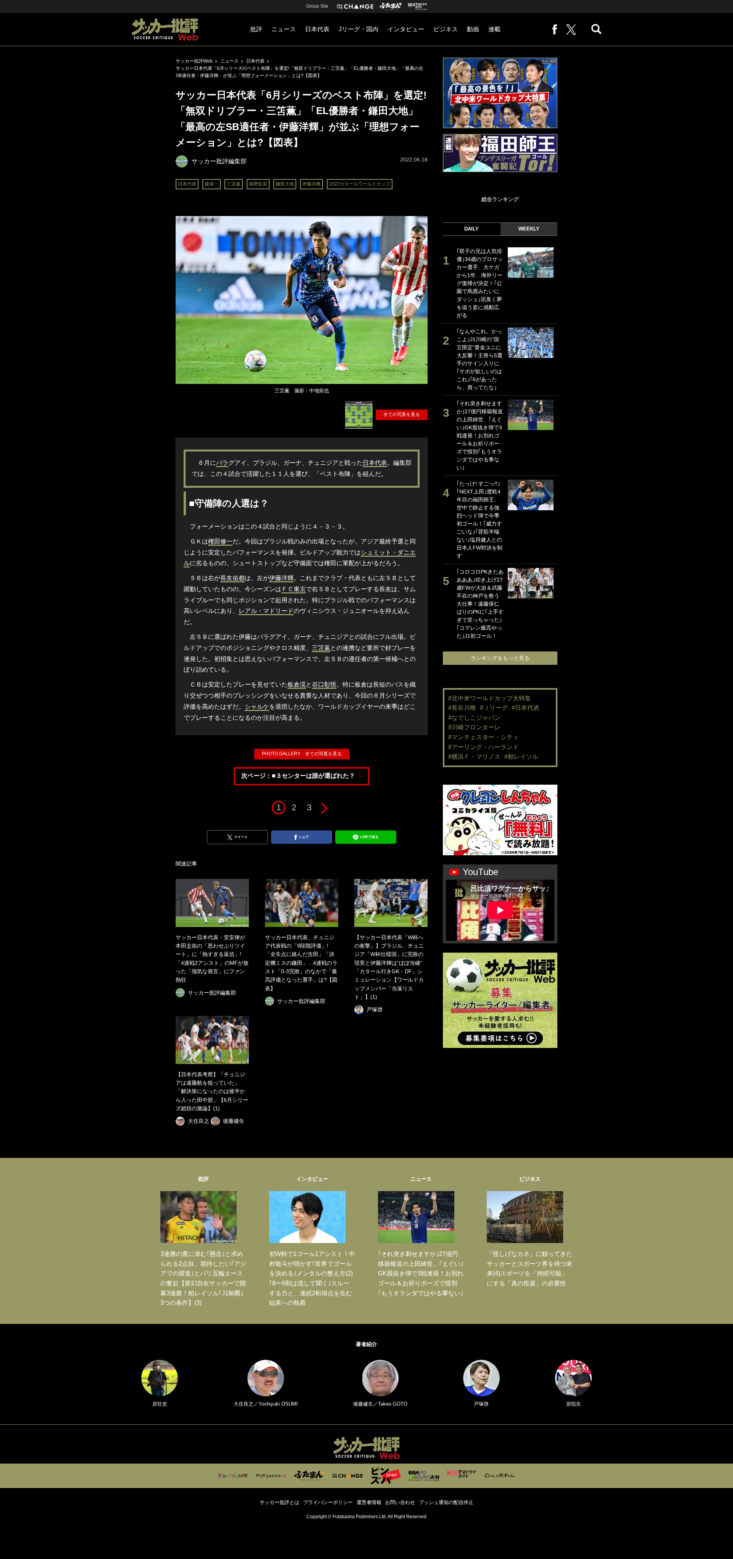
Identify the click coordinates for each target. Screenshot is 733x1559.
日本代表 (317, 29)
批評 (256, 29)
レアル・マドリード (266, 611)
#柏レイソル (521, 756)
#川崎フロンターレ (474, 727)
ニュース (283, 29)
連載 (494, 29)
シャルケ (257, 706)
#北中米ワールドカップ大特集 (489, 698)
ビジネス (445, 29)
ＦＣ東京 (293, 589)
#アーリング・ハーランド (483, 747)
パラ (222, 462)
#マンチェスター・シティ (483, 737)
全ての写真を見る (401, 414)
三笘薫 (234, 184)
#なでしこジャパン (474, 717)
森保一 (211, 184)
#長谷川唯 (462, 708)
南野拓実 (258, 184)
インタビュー (405, 29)
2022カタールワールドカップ (359, 184)
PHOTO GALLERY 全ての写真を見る (302, 753)
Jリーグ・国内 (358, 29)
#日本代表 (525, 708)
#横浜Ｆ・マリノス (474, 756)
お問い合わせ (400, 1502)
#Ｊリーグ (494, 708)
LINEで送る (369, 837)
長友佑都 (232, 578)
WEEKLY (528, 229)
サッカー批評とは (279, 1502)
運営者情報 (369, 1502)
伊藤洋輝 (311, 184)
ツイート (241, 837)
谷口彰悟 (324, 684)
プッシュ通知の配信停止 (446, 1502)
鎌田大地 (285, 184)
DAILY (471, 229)
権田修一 (220, 541)
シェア (304, 837)
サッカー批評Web (194, 61)
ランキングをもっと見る (500, 658)
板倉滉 (296, 684)
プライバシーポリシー (328, 1502)
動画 (473, 29)
